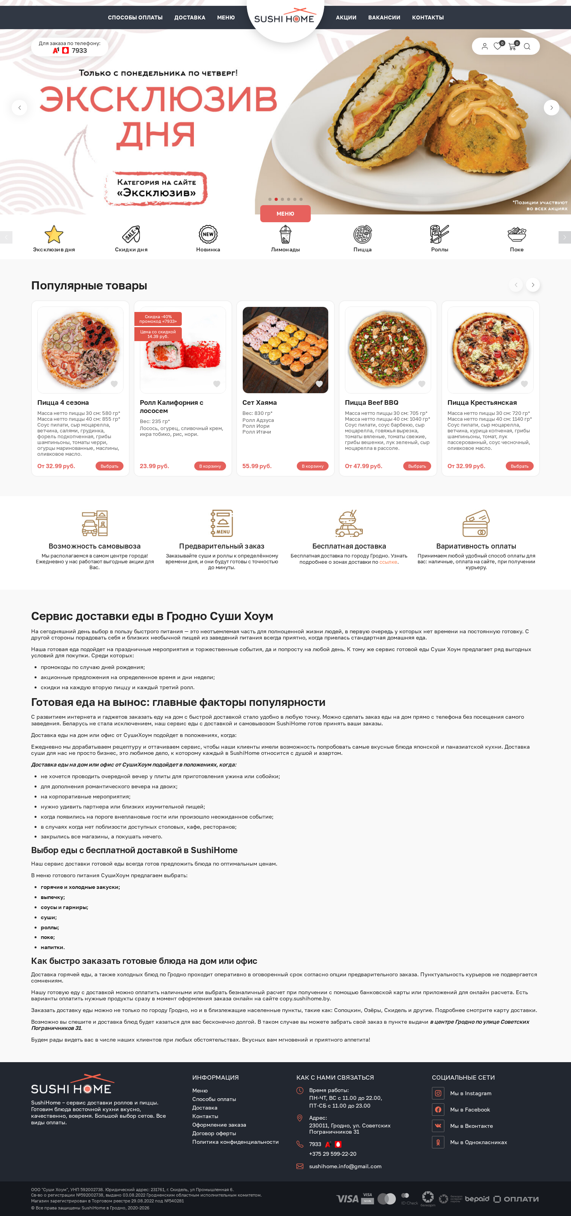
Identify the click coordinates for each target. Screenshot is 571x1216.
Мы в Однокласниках (478, 1142)
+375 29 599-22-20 (333, 1153)
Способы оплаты (135, 17)
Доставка (189, 17)
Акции (346, 17)
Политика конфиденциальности (235, 1141)
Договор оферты (214, 1133)
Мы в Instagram (470, 1093)
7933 (79, 50)
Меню (226, 17)
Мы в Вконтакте (471, 1125)
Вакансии (384, 17)
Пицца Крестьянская (482, 402)
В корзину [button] (210, 466)
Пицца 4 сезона (63, 402)
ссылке (388, 562)
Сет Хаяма (259, 402)
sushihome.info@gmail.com (345, 1166)
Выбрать (109, 466)
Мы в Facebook (470, 1109)
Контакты (428, 17)
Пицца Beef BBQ (372, 402)
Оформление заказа (219, 1124)
